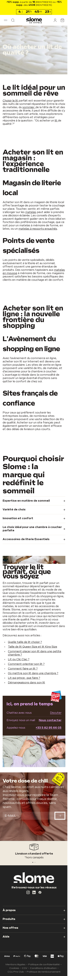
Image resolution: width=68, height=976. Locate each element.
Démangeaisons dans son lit (26, 704)
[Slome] (33, 20)
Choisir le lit (11, 106)
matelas (40, 218)
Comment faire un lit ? (23, 690)
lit (38, 129)
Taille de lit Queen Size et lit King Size (32, 668)
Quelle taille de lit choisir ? (25, 663)
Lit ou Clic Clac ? (18, 681)
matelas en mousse (21, 282)
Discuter (53, 734)
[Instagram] (27, 910)
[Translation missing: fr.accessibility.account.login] (52, 20)
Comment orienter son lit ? (26, 685)
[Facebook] (38, 910)
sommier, (48, 113)
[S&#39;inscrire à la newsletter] (57, 836)
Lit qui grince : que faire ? (24, 699)
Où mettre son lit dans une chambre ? (33, 695)
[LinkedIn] (32, 910)
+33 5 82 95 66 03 (46, 749)
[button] (5, 20)
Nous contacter (47, 742)
